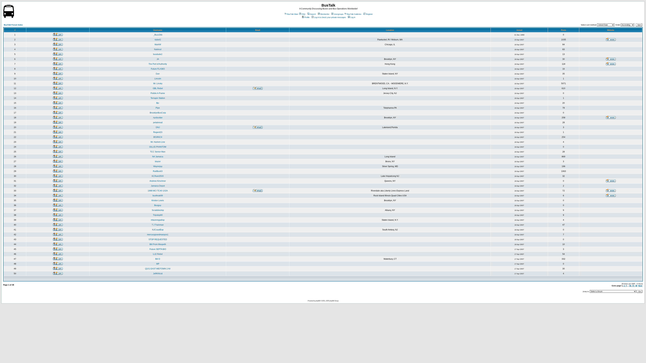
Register (369, 14)
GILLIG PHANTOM (157, 147)
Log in (352, 17)
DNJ (158, 127)
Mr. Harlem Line (158, 142)
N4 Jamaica (157, 156)
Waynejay (157, 166)
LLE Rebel (158, 254)
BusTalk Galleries (354, 14)
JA (158, 59)
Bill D (157, 259)
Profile (307, 17)
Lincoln (157, 78)
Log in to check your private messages (330, 17)
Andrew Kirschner (158, 181)
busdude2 (157, 54)
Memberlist (324, 14)
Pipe (158, 108)
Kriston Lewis (158, 200)
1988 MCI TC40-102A (158, 191)
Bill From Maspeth (158, 244)
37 (633, 286)
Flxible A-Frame (158, 93)
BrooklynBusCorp (158, 113)
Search (313, 14)
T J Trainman (158, 225)
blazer (158, 161)
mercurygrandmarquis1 (157, 234)
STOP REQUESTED (158, 239)
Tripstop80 (158, 215)
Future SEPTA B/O (158, 249)
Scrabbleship (158, 210)
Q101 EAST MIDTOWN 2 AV (158, 269)
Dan (158, 74)
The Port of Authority (158, 64)
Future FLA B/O (158, 69)
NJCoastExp (158, 230)
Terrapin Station (158, 98)
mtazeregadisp (158, 220)
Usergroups (339, 14)
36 (630, 286)
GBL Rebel (158, 88)
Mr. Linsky (157, 83)
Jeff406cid (158, 273)
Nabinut (157, 49)
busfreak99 (158, 195)
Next (640, 286)
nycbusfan (158, 117)
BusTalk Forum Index (13, 25)
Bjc (157, 103)
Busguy (157, 205)
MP (157, 264)
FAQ (303, 14)
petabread (158, 122)
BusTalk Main (292, 14)
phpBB (318, 301)
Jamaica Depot (158, 186)
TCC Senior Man (157, 152)
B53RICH (157, 137)
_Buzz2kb (157, 35)
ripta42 (158, 39)
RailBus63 (158, 171)
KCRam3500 (158, 176)
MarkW (158, 44)
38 (636, 286)
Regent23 (157, 132)
